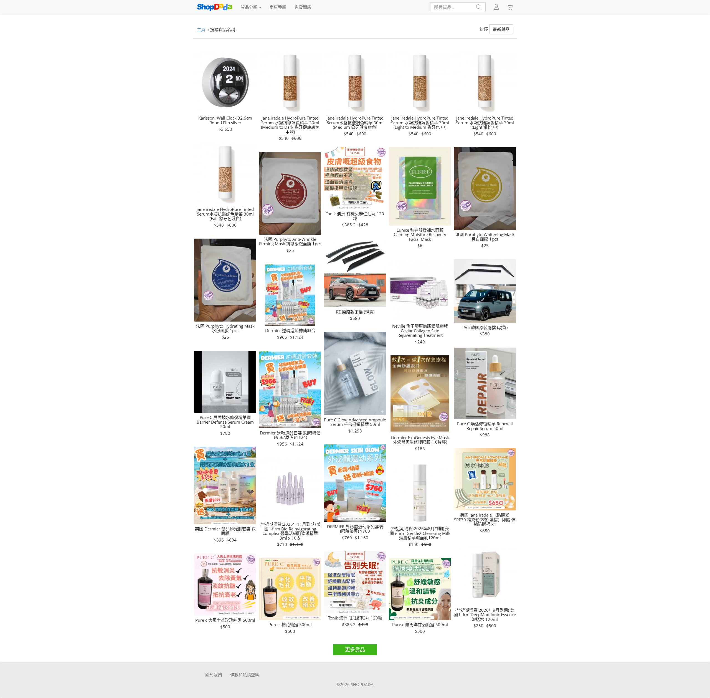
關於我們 (213, 674)
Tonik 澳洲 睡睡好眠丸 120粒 (355, 618)
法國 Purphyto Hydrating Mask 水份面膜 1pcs (225, 328)
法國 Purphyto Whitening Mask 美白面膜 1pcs (484, 236)
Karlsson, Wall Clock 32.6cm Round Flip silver (225, 120)
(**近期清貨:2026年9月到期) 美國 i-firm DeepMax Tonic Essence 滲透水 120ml (485, 615)
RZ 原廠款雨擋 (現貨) (355, 312)
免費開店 (303, 7)
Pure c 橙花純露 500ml (290, 624)
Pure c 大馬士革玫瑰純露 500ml (225, 620)
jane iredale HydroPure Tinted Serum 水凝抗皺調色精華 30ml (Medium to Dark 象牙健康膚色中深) (290, 125)
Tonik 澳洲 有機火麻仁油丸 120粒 (355, 216)
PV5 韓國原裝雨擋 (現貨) (485, 327)
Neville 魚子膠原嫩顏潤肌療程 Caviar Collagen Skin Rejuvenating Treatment (420, 331)
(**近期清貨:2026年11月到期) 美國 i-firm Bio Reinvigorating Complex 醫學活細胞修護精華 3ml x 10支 (290, 531)
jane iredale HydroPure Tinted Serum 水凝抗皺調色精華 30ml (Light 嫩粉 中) (485, 123)
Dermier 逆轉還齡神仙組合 (290, 330)
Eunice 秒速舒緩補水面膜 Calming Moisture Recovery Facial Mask (420, 235)
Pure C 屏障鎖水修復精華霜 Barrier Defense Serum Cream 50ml (225, 422)
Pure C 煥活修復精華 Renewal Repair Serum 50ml (485, 426)
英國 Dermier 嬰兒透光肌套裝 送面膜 (225, 531)
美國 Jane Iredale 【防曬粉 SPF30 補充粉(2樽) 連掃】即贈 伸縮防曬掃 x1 (485, 520)
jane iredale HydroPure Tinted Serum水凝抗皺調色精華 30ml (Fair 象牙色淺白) (225, 214)
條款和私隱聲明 (244, 674)
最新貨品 (501, 29)
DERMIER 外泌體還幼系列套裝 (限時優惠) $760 (355, 528)
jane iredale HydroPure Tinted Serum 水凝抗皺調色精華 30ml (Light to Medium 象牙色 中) (420, 123)
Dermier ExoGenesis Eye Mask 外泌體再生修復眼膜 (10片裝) (420, 439)
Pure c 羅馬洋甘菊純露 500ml (420, 624)
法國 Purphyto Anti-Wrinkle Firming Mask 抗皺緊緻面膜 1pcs (290, 241)
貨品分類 (249, 7)
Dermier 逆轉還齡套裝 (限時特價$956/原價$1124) (290, 435)
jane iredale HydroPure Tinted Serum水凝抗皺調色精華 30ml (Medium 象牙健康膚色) (355, 123)
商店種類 (278, 7)
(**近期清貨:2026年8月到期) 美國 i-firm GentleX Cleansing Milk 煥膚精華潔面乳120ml (420, 533)
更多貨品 (355, 649)
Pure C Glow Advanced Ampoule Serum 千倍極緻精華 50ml (355, 422)
